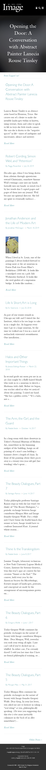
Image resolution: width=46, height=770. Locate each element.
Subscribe (9, 763)
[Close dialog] (41, 739)
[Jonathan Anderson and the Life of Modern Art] (12, 245)
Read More (9, 143)
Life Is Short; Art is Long (21, 303)
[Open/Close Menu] (42, 8)
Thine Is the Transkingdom (23, 549)
